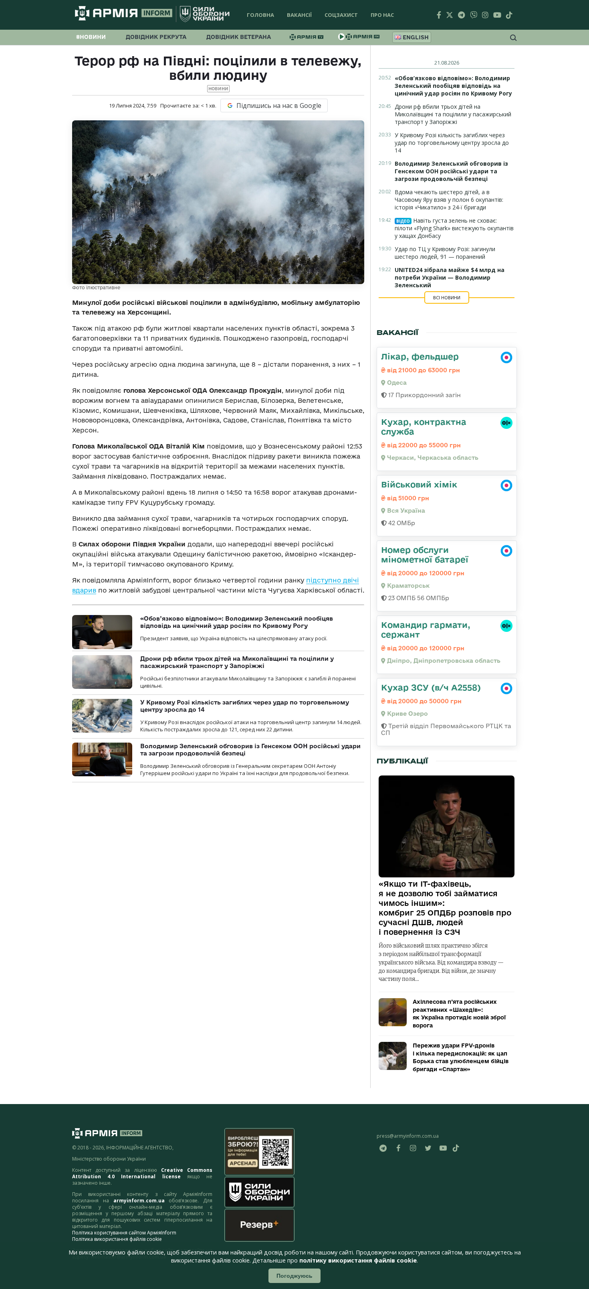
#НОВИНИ (91, 37)
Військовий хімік (419, 484)
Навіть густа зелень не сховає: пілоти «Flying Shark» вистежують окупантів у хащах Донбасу (454, 228)
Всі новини (446, 297)
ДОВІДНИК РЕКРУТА (156, 37)
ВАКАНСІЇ (299, 14)
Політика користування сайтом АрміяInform (124, 1232)
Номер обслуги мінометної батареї (424, 554)
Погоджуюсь (294, 1276)
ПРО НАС (382, 14)
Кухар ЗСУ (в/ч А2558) (431, 687)
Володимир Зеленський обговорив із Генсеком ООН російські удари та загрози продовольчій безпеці (451, 171)
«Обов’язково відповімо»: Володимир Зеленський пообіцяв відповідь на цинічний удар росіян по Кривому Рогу (236, 622)
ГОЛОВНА (260, 14)
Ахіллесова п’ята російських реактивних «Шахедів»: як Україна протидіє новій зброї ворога (459, 1014)
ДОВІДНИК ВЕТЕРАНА (238, 37)
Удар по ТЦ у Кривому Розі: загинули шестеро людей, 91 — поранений (445, 252)
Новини (218, 88)
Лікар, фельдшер (420, 356)
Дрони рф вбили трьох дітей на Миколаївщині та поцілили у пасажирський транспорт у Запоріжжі (237, 662)
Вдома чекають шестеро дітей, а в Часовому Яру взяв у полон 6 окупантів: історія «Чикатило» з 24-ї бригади (449, 199)
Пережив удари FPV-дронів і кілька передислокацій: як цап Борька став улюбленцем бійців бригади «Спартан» (460, 1057)
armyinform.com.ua (139, 1200)
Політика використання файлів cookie (117, 1239)
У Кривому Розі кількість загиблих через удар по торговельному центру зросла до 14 (452, 142)
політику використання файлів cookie (358, 1260)
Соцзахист (341, 14)
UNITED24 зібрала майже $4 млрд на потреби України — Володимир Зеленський (449, 277)
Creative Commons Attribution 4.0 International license (142, 1173)
